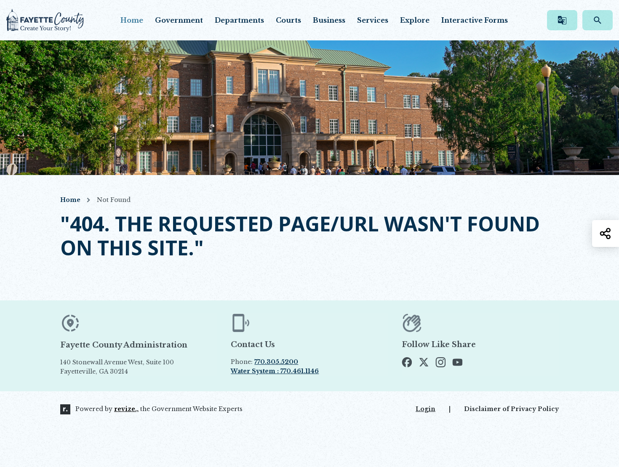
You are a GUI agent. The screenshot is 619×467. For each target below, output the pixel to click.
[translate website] (562, 20)
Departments (239, 20)
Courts (288, 20)
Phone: (264, 362)
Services (372, 20)
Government (179, 20)
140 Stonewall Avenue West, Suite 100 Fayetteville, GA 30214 (136, 367)
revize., (126, 409)
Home (131, 20)
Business (329, 20)
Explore (415, 20)
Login (425, 409)
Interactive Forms (474, 20)
